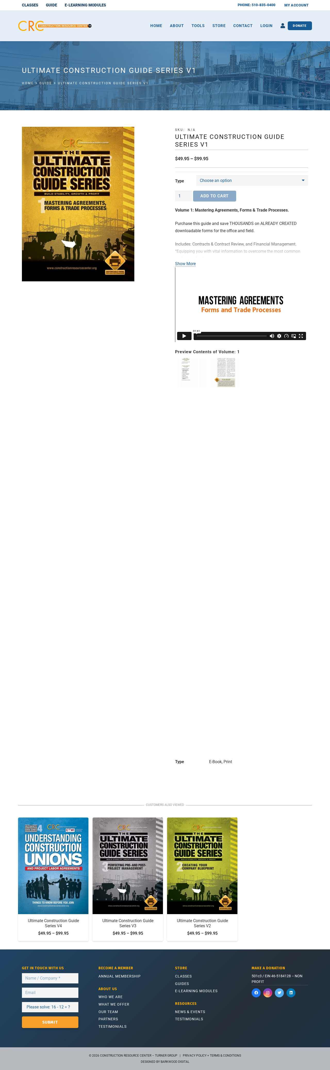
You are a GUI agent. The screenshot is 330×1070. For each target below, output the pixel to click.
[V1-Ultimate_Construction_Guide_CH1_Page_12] (225, 551)
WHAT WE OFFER (113, 1004)
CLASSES (183, 976)
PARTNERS (108, 1019)
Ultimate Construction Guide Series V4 (53, 923)
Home (28, 83)
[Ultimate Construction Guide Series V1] (88, 204)
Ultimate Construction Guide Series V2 (202, 923)
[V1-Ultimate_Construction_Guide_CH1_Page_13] (191, 551)
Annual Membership (119, 976)
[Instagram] (267, 992)
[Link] (55, 26)
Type (179, 181)
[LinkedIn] (290, 992)
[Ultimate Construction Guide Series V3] (128, 866)
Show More (185, 263)
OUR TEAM (108, 1012)
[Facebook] (256, 992)
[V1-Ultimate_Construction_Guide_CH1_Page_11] (258, 551)
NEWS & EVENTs (190, 1012)
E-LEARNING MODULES (196, 991)
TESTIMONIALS (112, 1026)
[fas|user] (282, 26)
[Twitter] (279, 992)
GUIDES (182, 984)
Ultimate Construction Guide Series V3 (127, 923)
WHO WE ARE (110, 997)
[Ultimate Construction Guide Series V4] (53, 866)
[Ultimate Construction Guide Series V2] (202, 866)
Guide (45, 83)
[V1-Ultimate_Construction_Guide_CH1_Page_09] (291, 551)
